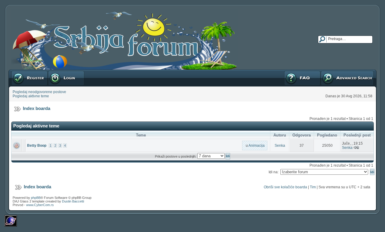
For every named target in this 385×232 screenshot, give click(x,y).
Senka (280, 145)
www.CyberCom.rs (40, 205)
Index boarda (36, 108)
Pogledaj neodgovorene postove (39, 92)
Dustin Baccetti (73, 201)
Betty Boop (36, 145)
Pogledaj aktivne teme (31, 96)
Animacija (256, 145)
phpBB (36, 197)
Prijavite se (57, 72)
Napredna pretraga (336, 72)
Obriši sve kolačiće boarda (285, 187)
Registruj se (21, 72)
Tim (313, 187)
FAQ (287, 72)
